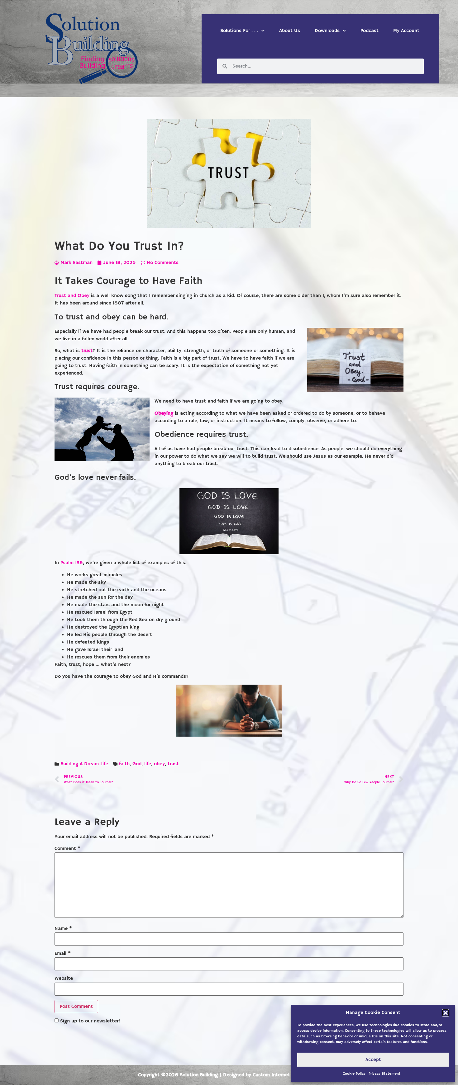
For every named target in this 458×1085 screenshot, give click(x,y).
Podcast (369, 31)
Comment (67, 848)
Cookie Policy (354, 1073)
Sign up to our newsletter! (90, 1021)
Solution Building (199, 1075)
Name (63, 928)
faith (124, 764)
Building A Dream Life (84, 764)
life (147, 764)
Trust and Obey (72, 296)
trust (87, 351)
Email (63, 953)
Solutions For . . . (239, 31)
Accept (373, 1060)
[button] (445, 1013)
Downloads (327, 31)
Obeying (164, 413)
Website (64, 978)
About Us (289, 31)
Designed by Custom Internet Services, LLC (271, 1075)
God (136, 764)
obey (159, 764)
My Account (406, 31)
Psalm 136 (71, 563)
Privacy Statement (384, 1073)
